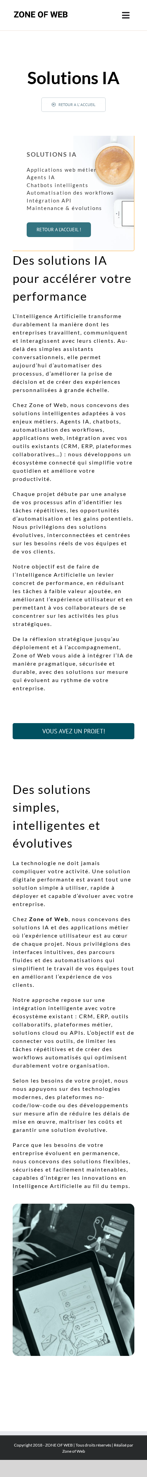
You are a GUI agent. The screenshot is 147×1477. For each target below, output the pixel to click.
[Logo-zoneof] (40, 10)
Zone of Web (73, 1451)
